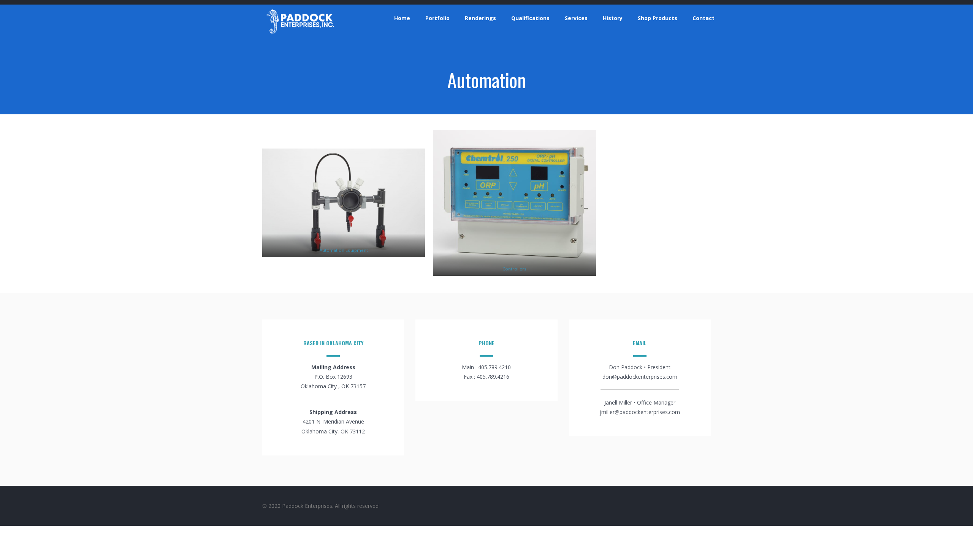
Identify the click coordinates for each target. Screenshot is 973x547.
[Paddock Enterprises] (300, 33)
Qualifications (530, 18)
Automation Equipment (344, 250)
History (613, 18)
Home (402, 18)
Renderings (480, 18)
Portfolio (437, 18)
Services (576, 18)
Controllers (514, 269)
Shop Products (657, 18)
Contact (704, 18)
